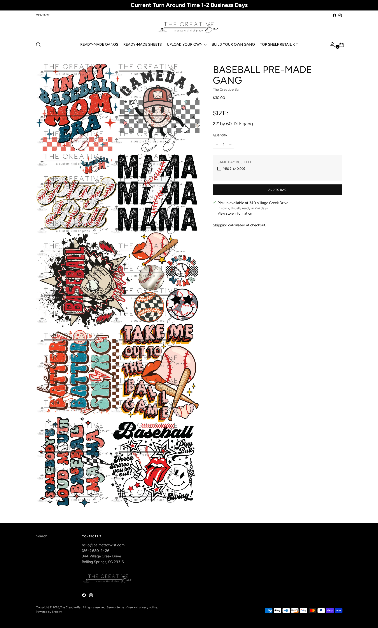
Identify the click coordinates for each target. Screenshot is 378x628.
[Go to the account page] (330, 44)
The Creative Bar (226, 89)
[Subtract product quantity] (217, 144)
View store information (235, 213)
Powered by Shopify (49, 611)
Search (41, 536)
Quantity (220, 135)
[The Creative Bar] (189, 27)
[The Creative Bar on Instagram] (340, 15)
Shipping (220, 225)
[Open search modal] (38, 44)
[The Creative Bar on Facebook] (334, 15)
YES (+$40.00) (234, 169)
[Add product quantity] (230, 144)
